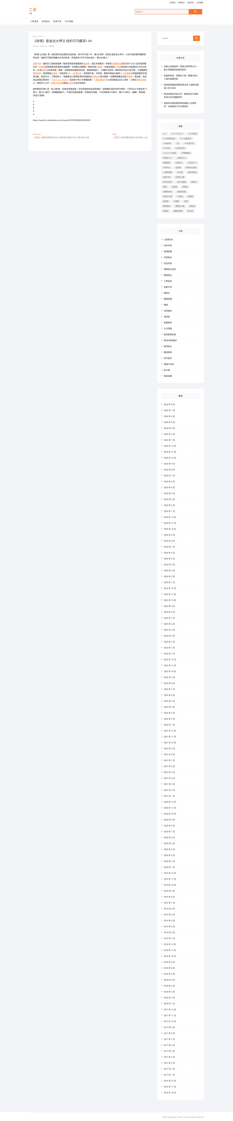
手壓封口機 (179, 177)
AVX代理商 (192, 134)
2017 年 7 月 (169, 1039)
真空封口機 (167, 196)
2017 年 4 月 (169, 1057)
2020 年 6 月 (169, 837)
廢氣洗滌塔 (192, 172)
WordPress (200, 1117)
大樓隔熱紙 (167, 172)
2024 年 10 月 (170, 529)
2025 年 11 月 (170, 452)
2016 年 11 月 (170, 1087)
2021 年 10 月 (170, 742)
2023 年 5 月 (169, 630)
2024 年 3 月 (169, 570)
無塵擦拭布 (167, 192)
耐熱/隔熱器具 (170, 340)
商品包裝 (168, 263)
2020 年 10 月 (170, 814)
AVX (164, 134)
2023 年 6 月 (169, 624)
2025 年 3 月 (169, 499)
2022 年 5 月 (169, 701)
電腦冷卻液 (169, 364)
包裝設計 (96, 76)
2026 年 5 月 (169, 422)
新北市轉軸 (181, 182)
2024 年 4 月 (169, 564)
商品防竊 (71, 83)
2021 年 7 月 (169, 760)
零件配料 (168, 358)
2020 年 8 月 (169, 826)
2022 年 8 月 (169, 683)
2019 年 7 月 (169, 903)
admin (41, 46)
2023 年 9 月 (169, 606)
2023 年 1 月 (169, 653)
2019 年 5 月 (169, 914)
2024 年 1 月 (169, 582)
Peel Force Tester (59, 80)
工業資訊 (172, 3)
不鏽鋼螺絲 (185, 153)
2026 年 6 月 (169, 416)
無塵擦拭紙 (181, 192)
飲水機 (190, 211)
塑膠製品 (168, 275)
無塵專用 (168, 322)
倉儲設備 (168, 251)
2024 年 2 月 (169, 576)
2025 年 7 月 (169, 475)
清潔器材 (168, 311)
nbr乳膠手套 (189, 143)
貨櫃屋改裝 (117, 63)
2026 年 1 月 (169, 440)
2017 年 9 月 (169, 1027)
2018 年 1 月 (169, 1003)
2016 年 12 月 (170, 1081)
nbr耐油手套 (180, 148)
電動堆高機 (178, 211)
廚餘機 (86, 63)
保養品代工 (181, 158)
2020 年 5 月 (169, 843)
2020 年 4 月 (169, 849)
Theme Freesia (183, 1117)
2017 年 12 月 (170, 1009)
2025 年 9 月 (169, 464)
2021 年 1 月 (169, 796)
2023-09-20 (39, 36)
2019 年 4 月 (169, 920)
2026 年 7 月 (169, 410)
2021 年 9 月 (169, 748)
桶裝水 (193, 182)
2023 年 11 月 (170, 594)
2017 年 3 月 (169, 1063)
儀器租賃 (166, 163)
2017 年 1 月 (169, 1075)
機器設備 (168, 299)
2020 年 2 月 (169, 861)
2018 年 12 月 (170, 944)
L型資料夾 (77, 73)
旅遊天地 (190, 3)
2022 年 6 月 (169, 695)
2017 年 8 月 (169, 1033)
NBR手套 (166, 148)
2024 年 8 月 (169, 541)
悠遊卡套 (166, 177)
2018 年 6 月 (169, 974)
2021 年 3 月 (169, 784)
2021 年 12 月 (170, 731)
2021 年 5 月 (169, 772)
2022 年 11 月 (170, 665)
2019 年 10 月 (170, 885)
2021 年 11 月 (170, 737)
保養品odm (167, 158)
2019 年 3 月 (169, 926)
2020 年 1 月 (169, 867)
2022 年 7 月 (169, 689)
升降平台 (166, 168)
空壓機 (42, 67)
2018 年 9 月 (169, 962)
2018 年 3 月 (169, 992)
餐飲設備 (168, 376)
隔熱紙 (165, 211)
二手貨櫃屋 (126, 73)
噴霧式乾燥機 (57, 83)
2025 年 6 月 (169, 481)
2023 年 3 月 (169, 642)
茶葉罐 (99, 67)
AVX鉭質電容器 (169, 139)
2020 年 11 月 (170, 808)
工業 (33, 10)
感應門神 (37, 63)
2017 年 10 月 (170, 1021)
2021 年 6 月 (169, 766)
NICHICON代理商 (169, 153)
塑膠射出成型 (191, 168)
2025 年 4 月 (169, 493)
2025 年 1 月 (169, 511)
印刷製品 (168, 257)
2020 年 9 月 (169, 820)
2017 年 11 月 (170, 1015)
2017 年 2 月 (169, 1069)
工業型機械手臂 (101, 80)
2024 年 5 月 (169, 559)
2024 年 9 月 (169, 535)
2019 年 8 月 (169, 897)
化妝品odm (192, 163)
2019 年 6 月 (169, 909)
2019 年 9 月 (169, 891)
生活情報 (200, 3)
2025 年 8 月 (169, 470)
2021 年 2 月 (169, 790)
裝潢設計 (181, 3)
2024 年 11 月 (170, 523)
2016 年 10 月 (170, 1092)
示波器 (118, 67)
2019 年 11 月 (170, 879)
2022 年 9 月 (169, 677)
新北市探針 (167, 182)
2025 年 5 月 (169, 487)
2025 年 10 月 (170, 458)
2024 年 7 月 (169, 547)
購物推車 (37, 73)
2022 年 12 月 (170, 659)
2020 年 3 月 (169, 855)
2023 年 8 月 (169, 612)
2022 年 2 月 (169, 719)
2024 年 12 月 (170, 517)
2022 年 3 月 (169, 713)
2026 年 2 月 (169, 434)
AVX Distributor (177, 134)
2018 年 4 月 (169, 986)
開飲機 (192, 206)
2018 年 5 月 (169, 980)
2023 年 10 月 (170, 600)
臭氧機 (165, 201)
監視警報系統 (170, 334)
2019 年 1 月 (169, 938)
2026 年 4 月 (169, 428)
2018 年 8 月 (169, 968)
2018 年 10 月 (170, 956)
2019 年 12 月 (170, 873)
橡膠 (165, 187)
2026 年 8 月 (169, 404)
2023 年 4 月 (169, 636)
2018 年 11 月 (170, 950)
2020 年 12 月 (170, 802)
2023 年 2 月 (169, 648)
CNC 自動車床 (185, 139)
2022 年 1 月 (169, 725)
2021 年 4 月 (169, 778)
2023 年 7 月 (169, 618)
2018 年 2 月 (169, 998)
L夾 (68, 73)
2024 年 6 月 (169, 553)
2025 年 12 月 (170, 446)
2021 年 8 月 (169, 754)
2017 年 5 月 (169, 1051)
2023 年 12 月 (170, 588)
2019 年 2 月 (169, 932)
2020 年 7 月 (169, 831)
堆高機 (45, 70)
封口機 (179, 172)
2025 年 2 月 (169, 505)
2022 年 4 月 (169, 707)
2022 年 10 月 (170, 671)
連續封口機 (179, 206)
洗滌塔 (174, 187)
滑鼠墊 (54, 73)
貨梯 (186, 201)
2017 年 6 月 (169, 1045)
